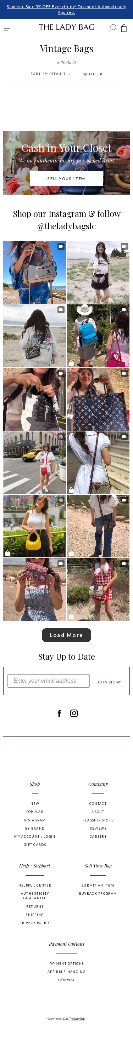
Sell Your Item (66, 178)
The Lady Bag (77, 1018)
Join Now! (110, 682)
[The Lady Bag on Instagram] (74, 713)
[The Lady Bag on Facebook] (59, 713)
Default (49, 74)
